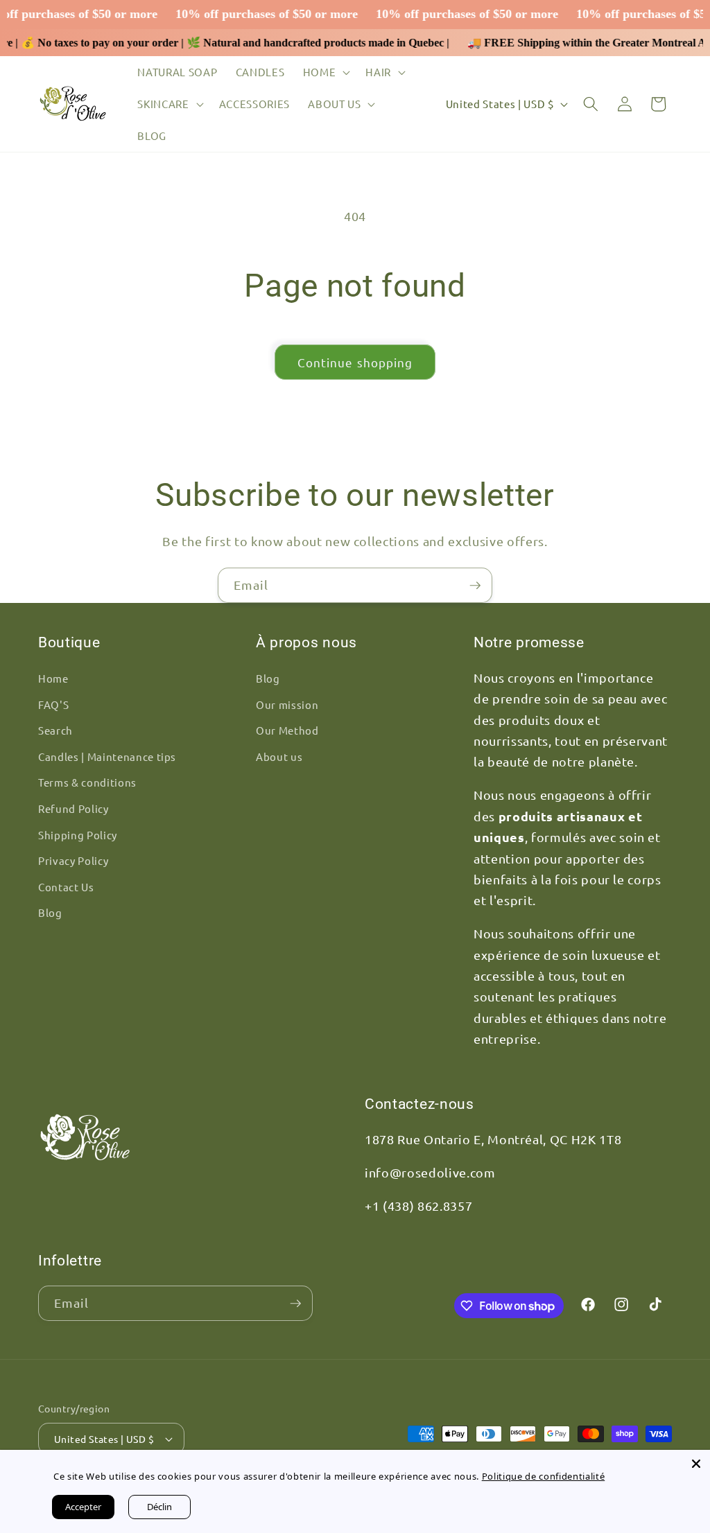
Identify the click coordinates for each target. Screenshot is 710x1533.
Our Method (287, 730)
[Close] (696, 1464)
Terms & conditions (87, 782)
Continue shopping (355, 362)
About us (279, 756)
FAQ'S (53, 704)
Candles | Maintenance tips (107, 756)
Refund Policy (73, 808)
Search (55, 730)
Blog (50, 912)
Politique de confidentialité (539, 1476)
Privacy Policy (73, 860)
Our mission (287, 704)
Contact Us (66, 886)
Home (53, 678)
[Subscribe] (475, 586)
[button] (325, 72)
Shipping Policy (77, 834)
